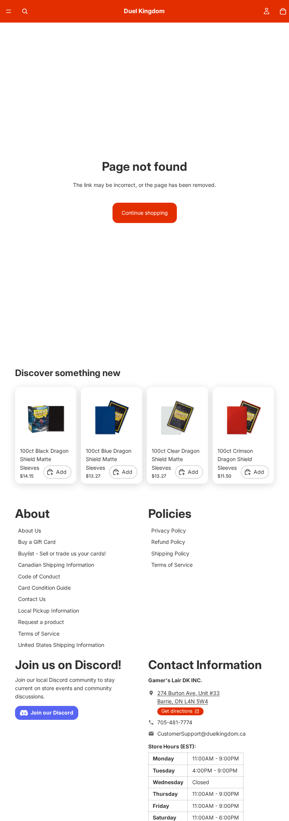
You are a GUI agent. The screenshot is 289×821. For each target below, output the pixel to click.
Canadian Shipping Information (56, 564)
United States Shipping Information (61, 644)
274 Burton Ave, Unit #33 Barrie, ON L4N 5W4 (188, 696)
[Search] (25, 11)
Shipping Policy (170, 553)
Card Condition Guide (44, 587)
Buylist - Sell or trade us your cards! (62, 553)
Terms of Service (38, 633)
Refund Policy (168, 542)
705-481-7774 (174, 722)
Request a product (41, 622)
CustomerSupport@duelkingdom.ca (201, 733)
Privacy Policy (168, 530)
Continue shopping (145, 212)
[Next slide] (63, 418)
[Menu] (8, 11)
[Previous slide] (28, 418)
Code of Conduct (39, 576)
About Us (29, 530)
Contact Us (32, 599)
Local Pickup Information (48, 610)
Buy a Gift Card (37, 542)
